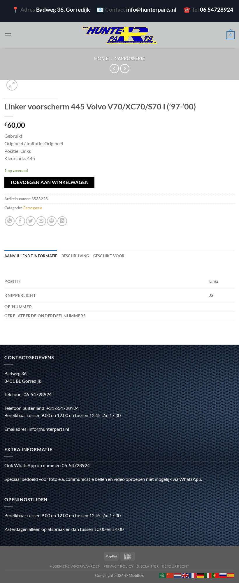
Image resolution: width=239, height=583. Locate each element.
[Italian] (208, 574)
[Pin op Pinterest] (52, 221)
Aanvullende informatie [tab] (30, 256)
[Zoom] (12, 85)
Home (101, 58)
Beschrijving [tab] (75, 256)
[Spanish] (231, 574)
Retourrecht (175, 566)
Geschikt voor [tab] (108, 256)
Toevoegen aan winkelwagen (49, 182)
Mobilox (136, 575)
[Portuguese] (215, 574)
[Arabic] (162, 574)
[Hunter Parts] (119, 35)
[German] (200, 574)
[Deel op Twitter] (31, 221)
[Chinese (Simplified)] (170, 574)
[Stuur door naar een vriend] (41, 221)
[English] (185, 574)
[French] (193, 574)
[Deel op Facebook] (20, 221)
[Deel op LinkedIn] (62, 221)
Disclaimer (147, 566)
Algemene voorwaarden (75, 566)
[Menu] (7, 35)
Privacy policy (118, 566)
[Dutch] (178, 574)
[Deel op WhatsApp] (10, 221)
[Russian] (223, 574)
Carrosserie (130, 58)
